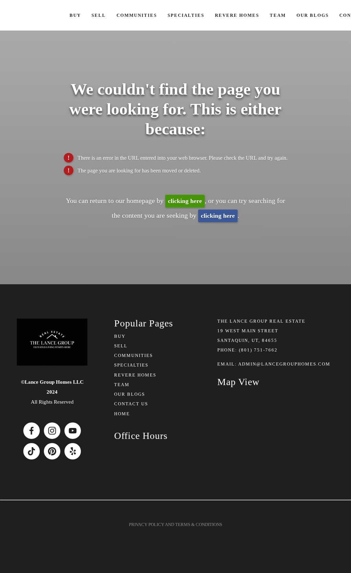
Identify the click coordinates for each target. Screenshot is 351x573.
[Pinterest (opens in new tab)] (52, 451)
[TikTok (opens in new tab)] (31, 451)
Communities (137, 15)
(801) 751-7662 (258, 350)
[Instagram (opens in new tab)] (52, 430)
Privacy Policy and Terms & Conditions (175, 524)
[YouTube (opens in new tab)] (72, 430)
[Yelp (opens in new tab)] (72, 451)
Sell (99, 15)
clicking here (185, 201)
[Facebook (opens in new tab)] (31, 430)
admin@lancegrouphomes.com (284, 364)
